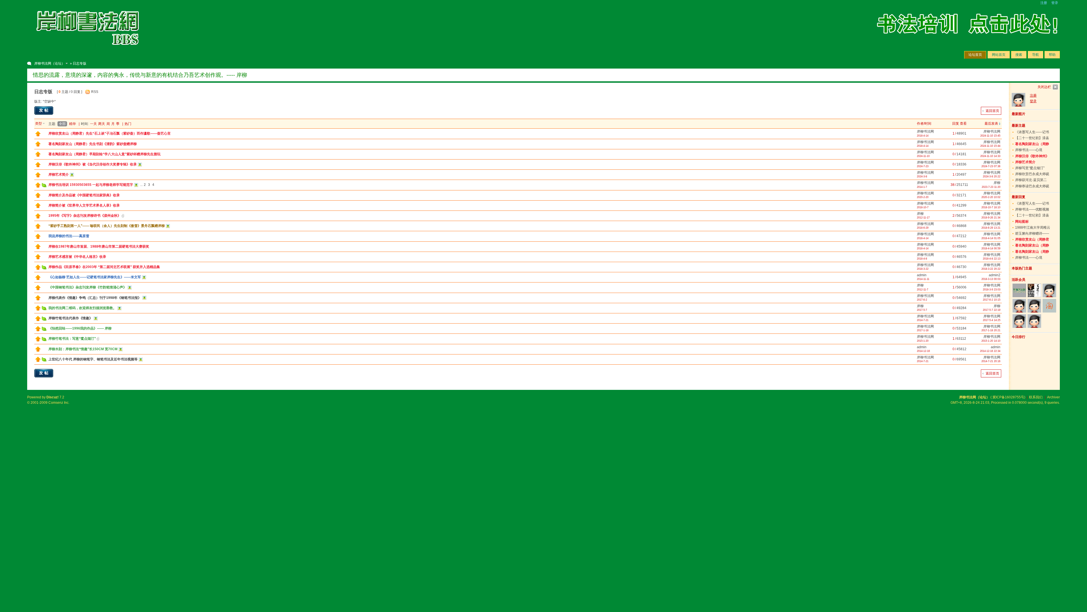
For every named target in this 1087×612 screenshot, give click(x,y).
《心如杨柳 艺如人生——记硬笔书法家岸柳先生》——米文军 (94, 277)
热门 (128, 124)
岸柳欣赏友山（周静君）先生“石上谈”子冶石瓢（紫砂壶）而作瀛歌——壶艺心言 (109, 133)
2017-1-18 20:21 (990, 330)
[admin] (1049, 290)
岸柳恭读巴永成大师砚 (1032, 186)
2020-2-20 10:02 (990, 197)
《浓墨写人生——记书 (1032, 132)
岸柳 (997, 183)
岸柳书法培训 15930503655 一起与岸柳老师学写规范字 (90, 185)
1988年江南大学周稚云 (1032, 228)
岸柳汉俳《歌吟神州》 (1032, 156)
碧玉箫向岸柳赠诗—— (1032, 233)
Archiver (1053, 397)
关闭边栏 (1044, 87)
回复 (955, 124)
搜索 (1018, 55)
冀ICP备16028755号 (1008, 397)
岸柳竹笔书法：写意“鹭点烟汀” (72, 339)
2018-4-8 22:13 (991, 258)
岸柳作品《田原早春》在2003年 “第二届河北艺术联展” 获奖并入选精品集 (104, 267)
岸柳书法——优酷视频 (1032, 209)
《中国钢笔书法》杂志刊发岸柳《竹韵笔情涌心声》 (87, 287)
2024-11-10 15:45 (990, 135)
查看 (963, 124)
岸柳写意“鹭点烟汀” (1030, 168)
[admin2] (1019, 321)
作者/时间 (924, 124)
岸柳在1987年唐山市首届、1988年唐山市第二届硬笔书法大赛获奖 (98, 246)
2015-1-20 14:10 (990, 340)
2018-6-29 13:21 (990, 227)
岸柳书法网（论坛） (49, 63)
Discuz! (52, 397)
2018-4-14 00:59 (990, 248)
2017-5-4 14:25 (991, 320)
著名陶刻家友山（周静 (1032, 144)
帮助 (1052, 55)
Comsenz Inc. (58, 403)
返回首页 (992, 111)
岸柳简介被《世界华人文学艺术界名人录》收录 (84, 205)
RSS (94, 92)
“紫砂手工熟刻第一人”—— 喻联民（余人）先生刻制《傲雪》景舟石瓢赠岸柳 (106, 226)
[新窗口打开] (37, 135)
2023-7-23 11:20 (991, 187)
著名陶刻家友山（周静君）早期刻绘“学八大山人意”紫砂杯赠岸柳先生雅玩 (104, 154)
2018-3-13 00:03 (990, 279)
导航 (1035, 55)
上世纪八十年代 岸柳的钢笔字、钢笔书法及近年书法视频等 (93, 359)
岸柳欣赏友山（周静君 (1032, 239)
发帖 (44, 110)
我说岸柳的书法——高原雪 (68, 236)
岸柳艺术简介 (58, 175)
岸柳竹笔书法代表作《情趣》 (70, 318)
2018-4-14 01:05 (990, 238)
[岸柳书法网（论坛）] (88, 51)
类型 (38, 124)
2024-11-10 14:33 (990, 156)
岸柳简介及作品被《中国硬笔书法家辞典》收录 (84, 195)
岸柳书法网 (925, 131)
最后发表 (991, 124)
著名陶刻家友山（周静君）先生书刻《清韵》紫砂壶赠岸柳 (92, 144)
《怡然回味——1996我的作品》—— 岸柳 (80, 328)
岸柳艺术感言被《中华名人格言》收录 (77, 257)
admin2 (994, 275)
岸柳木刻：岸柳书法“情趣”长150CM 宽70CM (82, 349)
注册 (1043, 3)
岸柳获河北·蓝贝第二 (1031, 180)
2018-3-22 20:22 (990, 268)
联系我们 (1036, 397)
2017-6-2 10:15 (991, 299)
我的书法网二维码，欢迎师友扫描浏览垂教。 (82, 308)
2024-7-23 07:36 (990, 166)
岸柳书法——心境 (1028, 150)
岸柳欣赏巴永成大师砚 (1032, 174)
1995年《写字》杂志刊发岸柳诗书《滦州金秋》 (84, 216)
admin (921, 275)
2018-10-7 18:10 (990, 207)
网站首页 (998, 55)
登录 (1054, 3)
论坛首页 (975, 55)
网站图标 (1022, 222)
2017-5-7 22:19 (991, 310)
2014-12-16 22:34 (990, 351)
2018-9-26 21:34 (990, 217)
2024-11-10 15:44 (990, 145)
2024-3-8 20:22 (991, 176)
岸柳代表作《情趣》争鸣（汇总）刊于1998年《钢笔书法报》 (94, 298)
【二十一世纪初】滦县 (1032, 138)
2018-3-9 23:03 (991, 289)
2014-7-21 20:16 (990, 361)
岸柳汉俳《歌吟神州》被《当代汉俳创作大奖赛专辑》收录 (92, 164)
